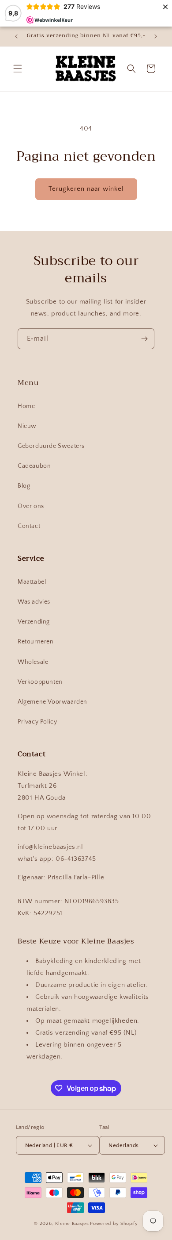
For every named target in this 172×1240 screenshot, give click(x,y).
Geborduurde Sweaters (51, 446)
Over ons (31, 506)
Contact (29, 526)
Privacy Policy (37, 721)
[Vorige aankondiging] (16, 36)
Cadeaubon (34, 466)
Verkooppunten (40, 681)
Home (26, 406)
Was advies (34, 601)
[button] (17, 68)
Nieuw (27, 426)
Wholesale (33, 662)
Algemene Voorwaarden (52, 701)
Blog (24, 485)
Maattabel (32, 581)
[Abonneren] (144, 338)
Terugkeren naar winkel (86, 189)
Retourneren (36, 641)
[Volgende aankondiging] (155, 36)
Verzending (34, 621)
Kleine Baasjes (72, 1223)
